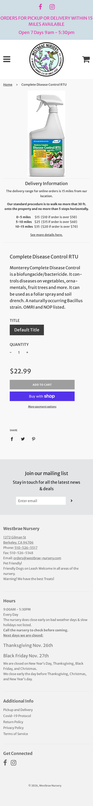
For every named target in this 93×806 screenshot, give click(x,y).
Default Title (26, 329)
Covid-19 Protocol (17, 716)
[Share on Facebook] (13, 438)
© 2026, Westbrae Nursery (44, 785)
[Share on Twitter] (23, 438)
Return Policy (13, 722)
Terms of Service (15, 734)
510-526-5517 (25, 548)
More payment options (42, 406)
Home (7, 85)
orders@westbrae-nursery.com (37, 558)
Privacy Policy (13, 728)
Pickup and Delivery (18, 710)
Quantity (19, 344)
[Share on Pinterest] (34, 438)
